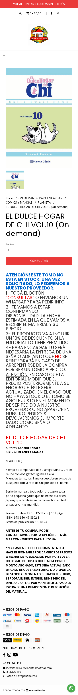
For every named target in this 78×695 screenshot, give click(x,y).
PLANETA (45, 202)
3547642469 (13, 672)
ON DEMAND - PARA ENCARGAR (41, 198)
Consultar (39, 261)
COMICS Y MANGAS (19, 202)
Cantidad (10, 244)
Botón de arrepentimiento (21, 676)
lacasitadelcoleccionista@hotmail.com (29, 668)
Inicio (10, 198)
